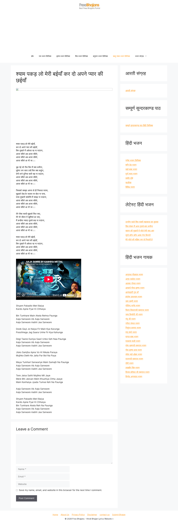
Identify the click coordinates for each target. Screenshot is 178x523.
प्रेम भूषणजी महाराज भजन (135, 345)
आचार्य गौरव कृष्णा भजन (134, 288)
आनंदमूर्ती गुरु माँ (132, 292)
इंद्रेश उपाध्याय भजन (133, 296)
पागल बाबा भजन (131, 336)
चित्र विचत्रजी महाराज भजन (137, 310)
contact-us (105, 514)
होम (32, 56)
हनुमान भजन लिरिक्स (100, 56)
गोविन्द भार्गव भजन (132, 305)
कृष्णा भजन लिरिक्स (63, 56)
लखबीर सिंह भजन (132, 367)
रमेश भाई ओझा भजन (133, 354)
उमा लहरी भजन (131, 301)
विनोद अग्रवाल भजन (133, 376)
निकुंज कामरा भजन (133, 327)
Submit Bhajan (118, 514)
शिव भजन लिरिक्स (81, 56)
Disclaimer (92, 514)
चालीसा (128, 182)
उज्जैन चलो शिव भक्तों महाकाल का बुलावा (141, 222)
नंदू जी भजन (130, 319)
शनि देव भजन (130, 165)
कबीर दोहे (129, 178)
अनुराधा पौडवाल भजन (134, 274)
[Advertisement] (89, 32)
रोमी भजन (129, 363)
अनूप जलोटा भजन (132, 279)
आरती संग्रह (130, 90)
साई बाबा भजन (131, 169)
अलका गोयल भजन (132, 283)
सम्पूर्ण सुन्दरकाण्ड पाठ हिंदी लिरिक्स (139, 125)
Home (55, 514)
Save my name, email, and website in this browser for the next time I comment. (60, 490)
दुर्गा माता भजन (131, 173)
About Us (65, 514)
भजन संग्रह (139, 56)
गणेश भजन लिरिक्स (133, 160)
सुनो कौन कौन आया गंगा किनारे (138, 235)
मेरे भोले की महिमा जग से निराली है (138, 239)
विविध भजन (130, 187)
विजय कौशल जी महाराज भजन (137, 372)
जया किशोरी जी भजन (134, 314)
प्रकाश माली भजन (132, 341)
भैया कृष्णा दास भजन (133, 350)
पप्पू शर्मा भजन (131, 332)
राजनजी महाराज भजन (134, 358)
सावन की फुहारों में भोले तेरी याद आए (139, 230)
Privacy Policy (78, 514)
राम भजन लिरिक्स (45, 56)
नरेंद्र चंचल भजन (132, 323)
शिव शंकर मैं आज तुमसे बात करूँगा (139, 226)
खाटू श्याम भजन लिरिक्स (121, 56)
